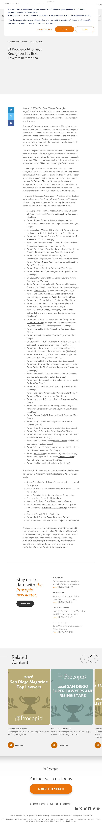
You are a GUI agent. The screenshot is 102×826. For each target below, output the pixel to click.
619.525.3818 (66, 602)
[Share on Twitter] (11, 116)
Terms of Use (43, 819)
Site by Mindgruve (69, 821)
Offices (99, 4)
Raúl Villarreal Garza (43, 517)
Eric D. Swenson (60, 440)
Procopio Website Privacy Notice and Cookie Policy (19, 819)
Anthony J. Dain (41, 262)
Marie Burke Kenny (35, 322)
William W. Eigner (42, 271)
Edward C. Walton (66, 456)
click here (23, 15)
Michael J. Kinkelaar (42, 335)
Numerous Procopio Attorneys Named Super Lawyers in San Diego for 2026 (71, 733)
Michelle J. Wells (49, 520)
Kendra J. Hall (40, 290)
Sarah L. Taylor (42, 514)
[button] (84, 659)
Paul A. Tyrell (39, 453)
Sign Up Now (25, 603)
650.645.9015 (67, 632)
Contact (34, 804)
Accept (64, 29)
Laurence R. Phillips (42, 399)
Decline (85, 29)
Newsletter (66, 804)
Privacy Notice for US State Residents (62, 819)
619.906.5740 (67, 587)
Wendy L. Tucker (71, 175)
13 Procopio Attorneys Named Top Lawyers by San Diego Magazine (28, 733)
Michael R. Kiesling (42, 329)
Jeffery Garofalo (48, 284)
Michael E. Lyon (41, 361)
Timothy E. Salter (41, 428)
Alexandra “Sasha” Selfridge (54, 507)
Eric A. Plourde (48, 504)
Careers (54, 804)
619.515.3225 (66, 617)
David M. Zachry (41, 463)
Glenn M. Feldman (50, 181)
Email (55, 587)
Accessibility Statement (85, 819)
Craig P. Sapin (40, 431)
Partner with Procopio (51, 788)
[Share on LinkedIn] (11, 110)
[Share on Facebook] (11, 123)
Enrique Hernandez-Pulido (45, 297)
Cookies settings (44, 29)
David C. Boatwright (45, 233)
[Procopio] (51, 768)
